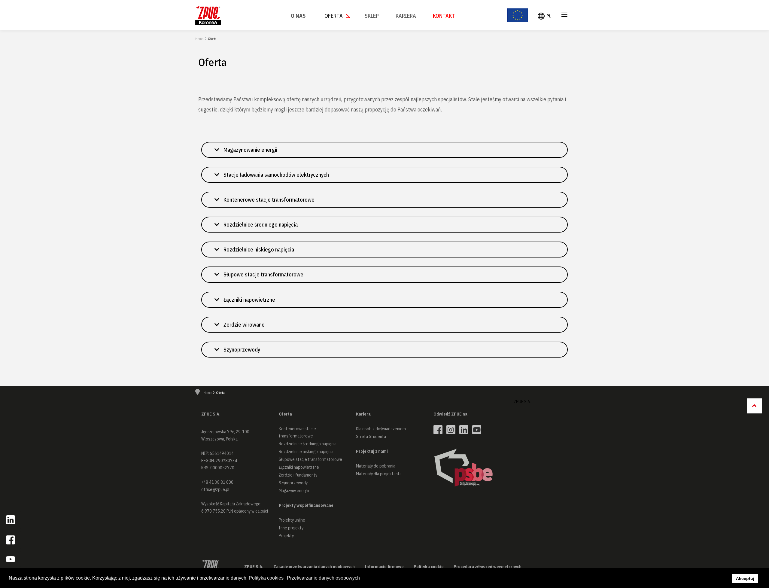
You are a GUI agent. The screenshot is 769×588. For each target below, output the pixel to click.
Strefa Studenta (371, 436)
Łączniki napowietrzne (299, 467)
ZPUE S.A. (522, 401)
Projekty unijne (292, 520)
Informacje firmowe (384, 566)
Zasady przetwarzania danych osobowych (314, 566)
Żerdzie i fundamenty (298, 475)
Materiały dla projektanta (379, 474)
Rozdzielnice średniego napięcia (307, 443)
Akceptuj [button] (745, 578)
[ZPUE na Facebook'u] (437, 429)
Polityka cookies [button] (266, 577)
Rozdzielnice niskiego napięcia (306, 451)
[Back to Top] (754, 405)
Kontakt (444, 15)
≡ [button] (564, 16)
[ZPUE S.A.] (208, 15)
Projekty (286, 535)
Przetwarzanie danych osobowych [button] (323, 577)
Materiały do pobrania (375, 466)
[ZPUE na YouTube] (476, 429)
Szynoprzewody (293, 483)
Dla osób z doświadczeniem (381, 428)
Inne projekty (291, 528)
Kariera (406, 15)
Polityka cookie (429, 566)
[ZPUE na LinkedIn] (463, 429)
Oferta (333, 15)
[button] (384, 150)
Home (199, 38)
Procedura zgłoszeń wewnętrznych (487, 566)
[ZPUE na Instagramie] (450, 429)
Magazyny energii (294, 490)
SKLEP (372, 15)
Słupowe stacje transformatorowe (310, 459)
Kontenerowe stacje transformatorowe (297, 432)
